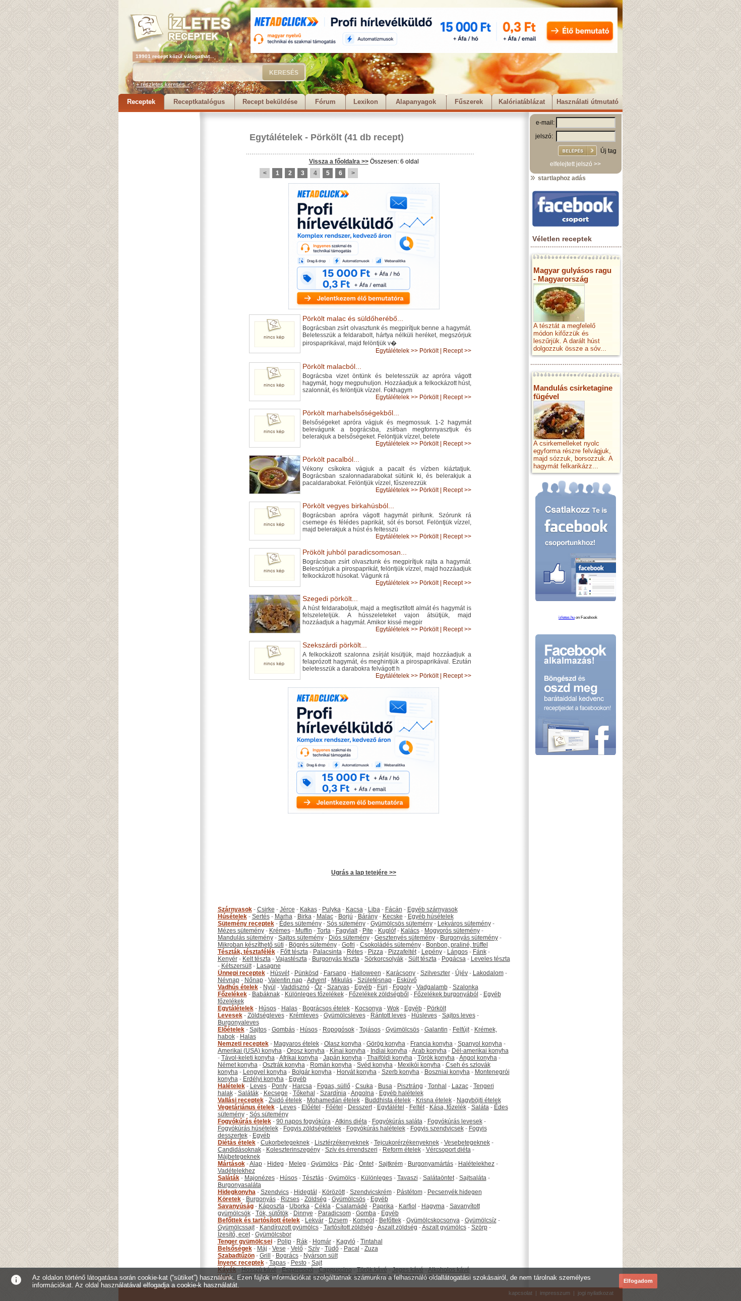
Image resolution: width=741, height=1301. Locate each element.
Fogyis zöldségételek (312, 1128)
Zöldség (315, 1199)
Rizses (290, 1199)
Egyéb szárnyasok (432, 909)
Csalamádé (351, 1206)
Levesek (230, 1015)
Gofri (348, 944)
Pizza (375, 951)
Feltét (416, 1107)
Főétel (334, 1107)
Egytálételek (276, 137)
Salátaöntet (438, 1177)
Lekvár (314, 1220)
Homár (322, 1241)
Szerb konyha (400, 1071)
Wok (393, 1008)
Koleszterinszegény (293, 1149)
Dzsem (338, 1220)
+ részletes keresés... (163, 84)
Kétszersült (236, 965)
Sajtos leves (458, 1015)
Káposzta (271, 1206)
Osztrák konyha (284, 1064)
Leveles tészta (490, 958)
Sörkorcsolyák (383, 958)
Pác (348, 1163)
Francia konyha (431, 1043)
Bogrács (287, 1255)
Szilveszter (435, 973)
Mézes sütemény (241, 930)
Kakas (308, 909)
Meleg (297, 1163)
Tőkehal (304, 1093)
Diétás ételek (237, 1142)
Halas (289, 1008)
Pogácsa (454, 958)
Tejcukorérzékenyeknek (406, 1142)
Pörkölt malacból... (331, 366)
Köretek (229, 1199)
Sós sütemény (346, 923)
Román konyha (331, 1064)
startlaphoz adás (561, 178)
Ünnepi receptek (241, 973)
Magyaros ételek (296, 1043)
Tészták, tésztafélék (246, 951)
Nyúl (269, 987)
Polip (284, 1241)
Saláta (480, 1107)
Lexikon (365, 101)
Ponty (279, 1086)
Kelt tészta (256, 958)
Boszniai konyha (447, 1071)
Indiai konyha (389, 1050)
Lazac (460, 1086)
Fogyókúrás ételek (244, 1121)
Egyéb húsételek (431, 916)
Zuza (371, 1248)
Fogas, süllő (333, 1086)
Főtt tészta (294, 951)
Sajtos (258, 1029)
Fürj (382, 987)
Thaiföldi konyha (389, 1057)
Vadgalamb (432, 987)
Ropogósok (338, 1029)
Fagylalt (346, 930)
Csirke (266, 909)
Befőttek (390, 1220)
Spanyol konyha (480, 1043)
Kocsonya (368, 1008)
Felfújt (461, 1029)
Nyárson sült (320, 1255)
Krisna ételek (434, 1100)
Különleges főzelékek (314, 994)
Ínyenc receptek (241, 1262)
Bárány (368, 916)
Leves (258, 1086)
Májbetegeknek (239, 1156)
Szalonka (465, 987)
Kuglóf (387, 930)
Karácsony (400, 973)
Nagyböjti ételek (479, 1100)
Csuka (364, 1086)
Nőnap (253, 980)
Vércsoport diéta (448, 1149)
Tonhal (437, 1086)
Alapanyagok (416, 101)
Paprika (383, 1206)
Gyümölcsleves (344, 1015)
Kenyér (227, 958)
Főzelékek (232, 994)
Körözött (333, 1192)
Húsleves (424, 1015)
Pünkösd (306, 973)
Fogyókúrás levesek (454, 1121)
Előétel (311, 1107)
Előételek (231, 1029)
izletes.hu (567, 617)
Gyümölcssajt (236, 1227)
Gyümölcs (324, 1163)
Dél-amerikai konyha (480, 1050)
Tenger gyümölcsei (245, 1241)
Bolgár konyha (312, 1071)
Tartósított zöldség (348, 1227)
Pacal (351, 1248)
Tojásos (370, 1029)
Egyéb (363, 987)
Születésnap (374, 980)
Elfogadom (638, 1281)
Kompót (363, 1220)
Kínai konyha (347, 1050)
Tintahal (371, 1241)
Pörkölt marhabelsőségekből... (350, 413)
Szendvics (275, 1192)
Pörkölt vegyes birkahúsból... (348, 506)
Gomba (366, 1213)
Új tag (608, 150)
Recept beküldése (269, 101)
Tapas (277, 1262)
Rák (301, 1241)
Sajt (317, 1262)
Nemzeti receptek (243, 1043)
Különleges (376, 1177)
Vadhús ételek (238, 987)
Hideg (275, 1163)
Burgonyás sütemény (469, 937)
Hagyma (433, 1206)
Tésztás (313, 1177)
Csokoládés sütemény (390, 944)
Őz (318, 987)
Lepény (431, 951)
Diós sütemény (349, 937)
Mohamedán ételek (333, 1100)
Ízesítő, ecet (234, 1234)
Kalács (410, 930)
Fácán (393, 909)
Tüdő (332, 1248)
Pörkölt (326, 137)
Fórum (325, 101)
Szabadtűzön (236, 1255)
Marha (283, 916)
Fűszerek (469, 101)
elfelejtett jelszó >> (575, 164)
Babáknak (266, 994)
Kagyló (345, 1241)
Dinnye (303, 1213)
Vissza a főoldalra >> (338, 161)
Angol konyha (478, 1057)
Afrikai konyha (298, 1057)
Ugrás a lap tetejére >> (363, 872)
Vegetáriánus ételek (246, 1107)
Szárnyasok (235, 909)
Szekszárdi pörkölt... (334, 645)
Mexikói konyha (419, 1064)
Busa (385, 1086)
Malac (325, 916)
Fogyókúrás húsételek (248, 1128)
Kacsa (354, 909)
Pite (367, 930)
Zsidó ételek (285, 1100)
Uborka (299, 1206)
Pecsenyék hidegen (454, 1192)
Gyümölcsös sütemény (402, 923)
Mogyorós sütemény (452, 930)
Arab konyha (429, 1050)
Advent (316, 980)
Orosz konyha (306, 1050)
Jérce (287, 909)
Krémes (279, 930)
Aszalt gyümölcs (444, 1227)
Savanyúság (236, 1206)
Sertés (261, 916)
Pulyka (331, 909)
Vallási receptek (241, 1100)
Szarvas (338, 987)
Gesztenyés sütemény (405, 937)
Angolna (362, 1093)
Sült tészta (422, 958)
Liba (374, 909)
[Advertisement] (158, 263)
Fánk (479, 951)
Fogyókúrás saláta (397, 1121)
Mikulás (341, 980)
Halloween (366, 973)
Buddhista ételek (388, 1100)
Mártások (231, 1163)
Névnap (228, 980)
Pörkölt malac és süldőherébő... (352, 318)
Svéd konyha (375, 1064)
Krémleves (304, 1015)
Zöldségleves (266, 1015)
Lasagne (269, 965)
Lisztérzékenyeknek (342, 1142)
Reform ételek (402, 1149)
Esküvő (407, 980)
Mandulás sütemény (245, 937)
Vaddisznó (295, 987)
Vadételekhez (236, 1170)
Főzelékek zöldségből (379, 994)
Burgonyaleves (238, 1022)
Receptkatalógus (199, 101)
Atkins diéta (351, 1121)
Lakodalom (488, 973)
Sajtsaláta (472, 1177)
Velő (297, 1248)
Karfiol (407, 1206)
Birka (304, 916)
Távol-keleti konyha (248, 1057)
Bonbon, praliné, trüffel (457, 944)
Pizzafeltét (402, 951)
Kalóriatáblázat (522, 101)
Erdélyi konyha (263, 1078)
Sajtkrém (391, 1163)
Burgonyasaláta (239, 1184)
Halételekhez (476, 1163)
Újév (461, 973)
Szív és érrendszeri (351, 1149)
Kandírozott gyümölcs (289, 1227)
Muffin (303, 930)
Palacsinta (327, 951)
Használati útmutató (588, 101)
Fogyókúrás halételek (375, 1128)
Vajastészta (291, 958)
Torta (324, 930)
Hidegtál (305, 1192)
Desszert (360, 1107)
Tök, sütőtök (272, 1213)
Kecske (393, 916)
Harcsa (302, 1086)
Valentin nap (285, 980)
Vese (279, 1248)
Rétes (355, 951)
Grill (265, 1255)
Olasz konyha (342, 1043)
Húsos (267, 1008)
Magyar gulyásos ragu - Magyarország (572, 274)
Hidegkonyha (237, 1192)
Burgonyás (261, 1199)
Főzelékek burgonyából (446, 994)
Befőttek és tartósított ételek (259, 1220)
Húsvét (279, 973)
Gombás (283, 1029)
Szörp (479, 1227)
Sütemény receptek (246, 923)
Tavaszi (407, 1177)
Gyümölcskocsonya (433, 1220)
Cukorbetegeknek (285, 1142)
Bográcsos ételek (326, 1008)
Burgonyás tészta (335, 958)
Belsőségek (235, 1248)
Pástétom (409, 1192)
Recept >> (457, 350)
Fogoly (402, 987)
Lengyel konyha (265, 1071)
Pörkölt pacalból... (330, 459)
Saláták (248, 1093)
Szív (314, 1248)
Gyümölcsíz (481, 1220)
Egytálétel (390, 1107)
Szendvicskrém (371, 1192)
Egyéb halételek (401, 1093)
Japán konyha (342, 1057)
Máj (262, 1248)
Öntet (366, 1163)
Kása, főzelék (447, 1107)
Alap (256, 1163)
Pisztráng (410, 1086)
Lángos (457, 951)
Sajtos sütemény (301, 937)
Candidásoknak (239, 1149)
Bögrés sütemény (313, 944)
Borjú (345, 916)
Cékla (323, 1206)
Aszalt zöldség (397, 1227)
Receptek (141, 101)
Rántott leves (388, 1015)
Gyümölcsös (402, 1029)
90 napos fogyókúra (303, 1121)
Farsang (335, 973)
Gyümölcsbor (273, 1234)
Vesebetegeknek (467, 1142)
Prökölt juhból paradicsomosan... (354, 552)
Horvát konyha (357, 1071)
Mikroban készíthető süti (251, 944)
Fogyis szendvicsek (437, 1128)
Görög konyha (385, 1043)
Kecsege (276, 1093)
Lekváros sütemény (464, 923)
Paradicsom (334, 1213)
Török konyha (436, 1057)
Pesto (298, 1262)
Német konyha (238, 1064)
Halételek (231, 1086)
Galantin (436, 1029)
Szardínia (333, 1093)
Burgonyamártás (430, 1163)
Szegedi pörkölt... (330, 598)
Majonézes (259, 1177)
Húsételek (232, 916)
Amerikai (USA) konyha (250, 1050)
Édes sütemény (300, 923)
